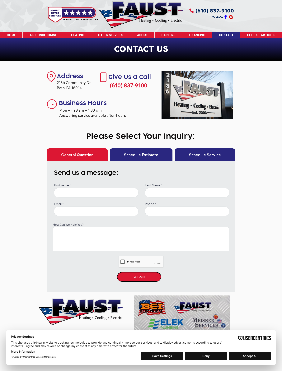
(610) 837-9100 (128, 85)
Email (58, 203)
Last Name (152, 185)
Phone (149, 203)
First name (61, 185)
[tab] (77, 154)
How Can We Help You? (68, 224)
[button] (43, 35)
